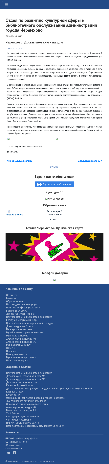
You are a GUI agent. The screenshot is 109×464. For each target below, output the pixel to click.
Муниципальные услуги (18, 344)
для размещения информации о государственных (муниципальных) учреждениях (50, 388)
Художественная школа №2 (21, 341)
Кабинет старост (15, 391)
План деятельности (16, 354)
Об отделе (11, 295)
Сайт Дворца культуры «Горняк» (23, 416)
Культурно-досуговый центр (21, 319)
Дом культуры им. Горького (20, 326)
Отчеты (10, 348)
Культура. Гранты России (19, 385)
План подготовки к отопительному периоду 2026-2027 (35, 425)
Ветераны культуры (16, 310)
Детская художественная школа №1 (26, 376)
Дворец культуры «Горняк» (20, 313)
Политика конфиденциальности (23, 307)
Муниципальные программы (21, 357)
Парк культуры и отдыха (19, 329)
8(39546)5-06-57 (21, 442)
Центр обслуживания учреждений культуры (29, 323)
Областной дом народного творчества (27, 404)
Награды (11, 351)
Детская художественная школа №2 (26, 379)
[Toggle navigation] (6, 4)
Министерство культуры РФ (21, 410)
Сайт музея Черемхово (18, 419)
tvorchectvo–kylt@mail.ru (26, 438)
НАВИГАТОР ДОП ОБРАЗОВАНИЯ (23, 422)
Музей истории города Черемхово (24, 332)
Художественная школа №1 (21, 338)
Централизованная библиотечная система (29, 316)
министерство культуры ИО (21, 407)
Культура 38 (56, 198)
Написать (55, 219)
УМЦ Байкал (12, 413)
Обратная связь (14, 301)
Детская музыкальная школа (21, 382)
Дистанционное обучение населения (26, 400)
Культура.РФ (13, 394)
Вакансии (11, 298)
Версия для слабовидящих (57, 184)
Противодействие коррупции (21, 304)
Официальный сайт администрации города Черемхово (35, 397)
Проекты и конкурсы (17, 360)
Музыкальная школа (17, 335)
